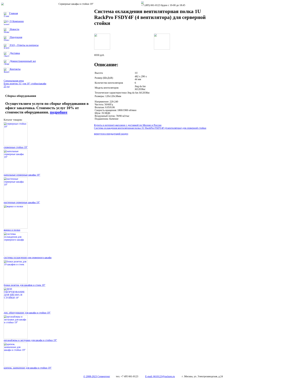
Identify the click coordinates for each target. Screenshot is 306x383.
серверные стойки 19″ (16, 147)
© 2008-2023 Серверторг (96, 376)
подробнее (58, 112)
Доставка (14, 53)
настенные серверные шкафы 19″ (22, 202)
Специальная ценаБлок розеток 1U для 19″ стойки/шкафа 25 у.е (25, 83)
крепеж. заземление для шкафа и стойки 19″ (28, 367)
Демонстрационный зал (22, 61)
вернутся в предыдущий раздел (111, 133)
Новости (14, 29)
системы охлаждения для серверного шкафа (27, 257)
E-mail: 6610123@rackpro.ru (160, 376)
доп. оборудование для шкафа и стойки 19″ (27, 312)
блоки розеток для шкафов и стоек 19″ (24, 285)
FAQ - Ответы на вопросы (24, 45)
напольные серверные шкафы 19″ (22, 174)
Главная (13, 13)
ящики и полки (12, 230)
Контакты (15, 69)
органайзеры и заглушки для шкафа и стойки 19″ (30, 340)
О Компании (16, 21)
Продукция (15, 37)
